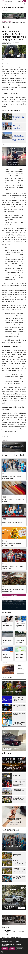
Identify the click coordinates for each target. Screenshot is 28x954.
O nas (3, 935)
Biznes (8, 8)
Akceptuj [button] (5, 948)
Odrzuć (12, 948)
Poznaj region (9, 763)
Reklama (8, 935)
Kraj (3, 8)
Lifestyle (21, 8)
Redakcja (14, 935)
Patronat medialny (15, 937)
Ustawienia (19, 948)
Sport (7, 688)
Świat (14, 8)
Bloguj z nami (5, 937)
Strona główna (4, 21)
